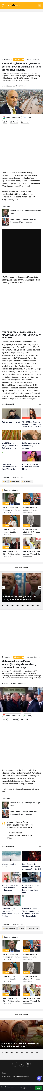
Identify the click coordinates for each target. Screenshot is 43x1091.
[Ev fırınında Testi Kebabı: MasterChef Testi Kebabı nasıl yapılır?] (21, 1034)
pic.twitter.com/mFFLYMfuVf (20, 827)
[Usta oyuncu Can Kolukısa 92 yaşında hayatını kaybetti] (21, 587)
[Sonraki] (39, 587)
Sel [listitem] (4, 481)
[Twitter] (21, 1064)
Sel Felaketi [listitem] (14, 481)
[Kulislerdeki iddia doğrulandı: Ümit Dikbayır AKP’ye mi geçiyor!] (21, 222)
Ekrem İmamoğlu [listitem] (9, 928)
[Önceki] (3, 587)
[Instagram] (28, 1064)
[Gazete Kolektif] (13, 5)
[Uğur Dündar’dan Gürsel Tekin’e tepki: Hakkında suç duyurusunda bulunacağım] (11, 547)
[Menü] (4, 5)
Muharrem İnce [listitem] (32, 928)
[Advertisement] (21, 34)
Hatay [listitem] (21, 928)
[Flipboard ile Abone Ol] (27, 117)
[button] (39, 5)
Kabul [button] (38, 1088)
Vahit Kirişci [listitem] (26, 481)
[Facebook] (14, 1064)
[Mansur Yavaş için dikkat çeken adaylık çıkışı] (21, 213)
